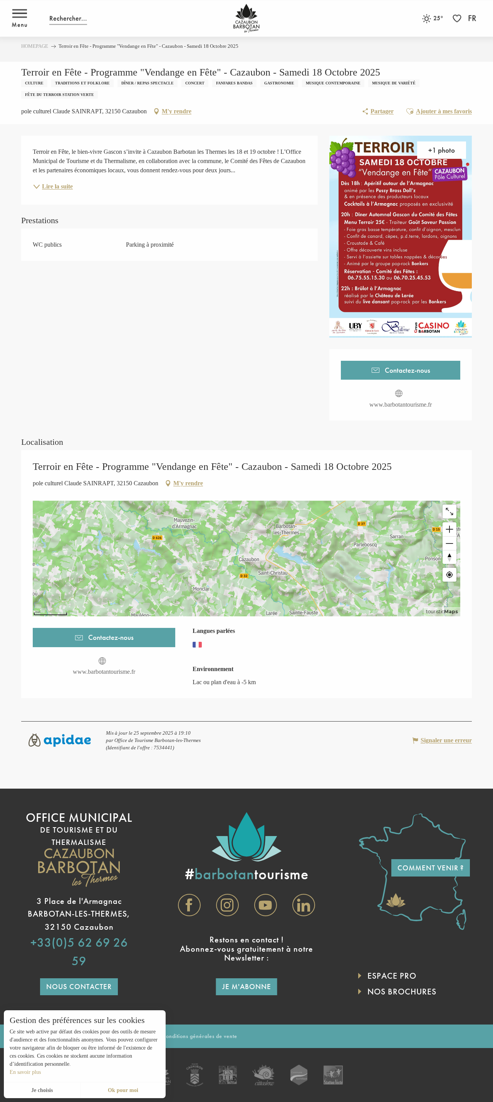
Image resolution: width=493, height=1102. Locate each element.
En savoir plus (25, 1072)
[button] (68, 18)
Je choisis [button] (42, 1090)
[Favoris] (458, 18)
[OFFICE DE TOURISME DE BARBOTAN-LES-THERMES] (246, 18)
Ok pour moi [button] (123, 1090)
